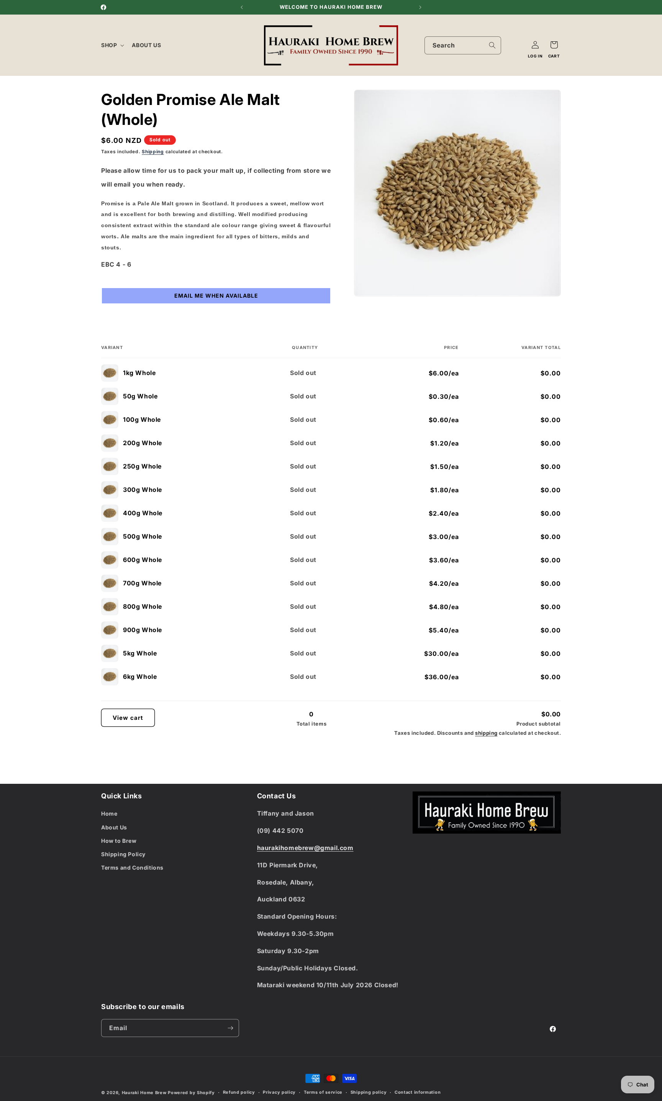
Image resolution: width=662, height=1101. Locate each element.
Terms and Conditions (132, 867)
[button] (112, 45)
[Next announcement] (420, 7)
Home (109, 813)
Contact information (418, 1092)
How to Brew (119, 840)
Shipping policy (369, 1092)
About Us (114, 827)
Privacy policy (279, 1092)
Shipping (153, 151)
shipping (486, 733)
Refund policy (239, 1092)
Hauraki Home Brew (145, 1092)
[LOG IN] (535, 44)
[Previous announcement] (241, 7)
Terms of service (323, 1092)
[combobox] (463, 45)
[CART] (554, 44)
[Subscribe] (230, 1028)
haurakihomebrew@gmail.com (305, 848)
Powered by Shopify (191, 1092)
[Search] (492, 45)
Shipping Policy (123, 854)
